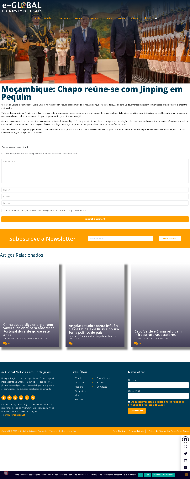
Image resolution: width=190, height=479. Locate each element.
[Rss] (33, 397)
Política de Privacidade (163, 475)
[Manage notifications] (6, 473)
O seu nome (134, 380)
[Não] (186, 474)
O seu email (134, 390)
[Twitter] (9, 397)
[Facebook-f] (3, 397)
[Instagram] (15, 397)
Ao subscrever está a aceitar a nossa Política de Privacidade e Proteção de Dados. (156, 403)
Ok (140, 475)
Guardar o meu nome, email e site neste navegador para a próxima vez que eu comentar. (46, 210)
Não (147, 475)
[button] (185, 439)
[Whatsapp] (27, 397)
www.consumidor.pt (15, 414)
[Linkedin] (21, 397)
